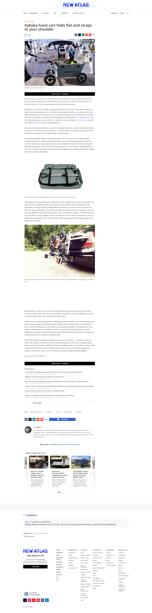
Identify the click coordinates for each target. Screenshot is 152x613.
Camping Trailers (29, 21)
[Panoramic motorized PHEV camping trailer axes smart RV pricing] (59, 462)
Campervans (84, 569)
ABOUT (58, 555)
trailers (79, 412)
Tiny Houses (84, 560)
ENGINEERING (34, 13)
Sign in (28, 521)
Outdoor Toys (85, 558)
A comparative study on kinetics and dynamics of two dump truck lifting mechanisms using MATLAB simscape (53, 372)
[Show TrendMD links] (94, 403)
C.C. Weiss (37, 427)
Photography (96, 578)
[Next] (92, 472)
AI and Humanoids (98, 552)
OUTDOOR (45, 13)
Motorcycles (109, 563)
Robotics (70, 565)
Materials (71, 560)
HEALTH (120, 568)
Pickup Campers (85, 586)
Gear (82, 552)
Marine (108, 560)
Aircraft (108, 552)
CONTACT (59, 575)
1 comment (64, 419)
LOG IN (122, 13)
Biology (120, 560)
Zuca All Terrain (81, 120)
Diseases (121, 582)
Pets (94, 575)
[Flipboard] (90, 34)
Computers (96, 555)
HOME (25, 13)
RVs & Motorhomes (84, 590)
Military (70, 563)
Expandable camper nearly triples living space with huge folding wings (80, 474)
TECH (54, 13)
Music (94, 573)
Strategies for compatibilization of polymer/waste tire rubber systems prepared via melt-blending (49, 395)
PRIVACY (58, 572)
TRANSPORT (64, 13)
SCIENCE (121, 552)
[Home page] (76, 5)
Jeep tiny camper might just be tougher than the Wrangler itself (37, 474)
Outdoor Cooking (85, 584)
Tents (82, 600)
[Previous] (27, 472)
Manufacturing (72, 558)
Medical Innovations (121, 585)
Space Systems (72, 568)
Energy (70, 555)
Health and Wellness (121, 590)
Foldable (49, 412)
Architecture (71, 552)
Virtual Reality (96, 586)
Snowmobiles (84, 597)
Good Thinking (97, 563)
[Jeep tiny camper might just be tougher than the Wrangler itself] (38, 462)
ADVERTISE (59, 567)
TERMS (58, 569)
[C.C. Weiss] (28, 429)
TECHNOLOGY (97, 550)
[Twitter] (79, 34)
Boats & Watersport (84, 566)
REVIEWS (58, 564)
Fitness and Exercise (121, 579)
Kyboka (33, 356)
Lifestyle (95, 570)
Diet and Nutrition (123, 575)
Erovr (53, 120)
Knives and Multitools (84, 580)
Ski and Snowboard (84, 594)
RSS (57, 577)
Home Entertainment (99, 568)
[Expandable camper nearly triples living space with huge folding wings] (81, 462)
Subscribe (35, 566)
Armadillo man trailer (86, 117)
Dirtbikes (83, 575)
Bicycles (108, 558)
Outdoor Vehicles (85, 555)
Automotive (109, 555)
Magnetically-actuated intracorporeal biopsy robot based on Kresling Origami (44, 377)
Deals (94, 588)
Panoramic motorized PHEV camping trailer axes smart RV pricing (60, 474)
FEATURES (59, 562)
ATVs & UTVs (84, 563)
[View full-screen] (93, 41)
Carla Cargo (37, 123)
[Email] (93, 34)
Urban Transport (111, 565)
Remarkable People (98, 581)
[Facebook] (76, 34)
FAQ (57, 580)
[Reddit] (86, 34)
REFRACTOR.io (122, 550)
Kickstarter (41, 356)
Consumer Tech (97, 558)
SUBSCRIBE (114, 13)
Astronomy (121, 558)
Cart (57, 412)
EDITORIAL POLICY (59, 558)
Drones (95, 560)
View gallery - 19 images (60, 94)
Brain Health (122, 573)
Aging (120, 570)
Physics (120, 565)
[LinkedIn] (83, 34)
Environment (122, 563)
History (95, 565)
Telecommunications (99, 583)
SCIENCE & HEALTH (78, 13)
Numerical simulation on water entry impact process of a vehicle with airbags (44, 391)
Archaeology (122, 555)
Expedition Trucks (86, 577)
